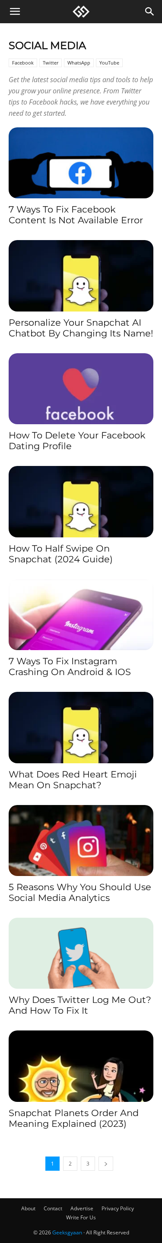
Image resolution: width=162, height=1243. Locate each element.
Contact (53, 1208)
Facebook (23, 62)
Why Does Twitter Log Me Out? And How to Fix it (80, 1005)
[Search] (150, 11)
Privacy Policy (118, 1208)
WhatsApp (78, 62)
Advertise (81, 1208)
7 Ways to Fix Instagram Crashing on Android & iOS (70, 666)
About (28, 1208)
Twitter (50, 62)
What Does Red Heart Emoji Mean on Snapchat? (73, 779)
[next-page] (105, 1164)
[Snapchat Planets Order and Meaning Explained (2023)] (81, 1065)
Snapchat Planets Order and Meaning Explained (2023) (74, 1118)
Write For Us (81, 1217)
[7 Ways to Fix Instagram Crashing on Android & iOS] (81, 614)
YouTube (109, 62)
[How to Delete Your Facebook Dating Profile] (81, 388)
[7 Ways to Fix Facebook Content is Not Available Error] (81, 162)
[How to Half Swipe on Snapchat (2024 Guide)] (81, 501)
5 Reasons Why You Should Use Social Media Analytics (80, 892)
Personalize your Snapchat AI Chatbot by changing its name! (81, 328)
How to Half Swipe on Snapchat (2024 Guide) (61, 553)
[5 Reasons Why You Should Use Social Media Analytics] (81, 840)
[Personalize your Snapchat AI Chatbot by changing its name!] (81, 275)
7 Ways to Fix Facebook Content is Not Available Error (76, 214)
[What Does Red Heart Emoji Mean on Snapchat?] (81, 727)
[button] (15, 11)
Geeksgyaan (67, 1232)
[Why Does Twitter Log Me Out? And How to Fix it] (81, 953)
